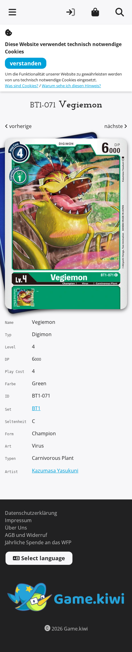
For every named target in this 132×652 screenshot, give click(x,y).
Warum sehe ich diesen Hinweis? (71, 85)
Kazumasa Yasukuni (55, 471)
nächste (114, 126)
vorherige (20, 126)
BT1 (36, 408)
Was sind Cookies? (21, 85)
